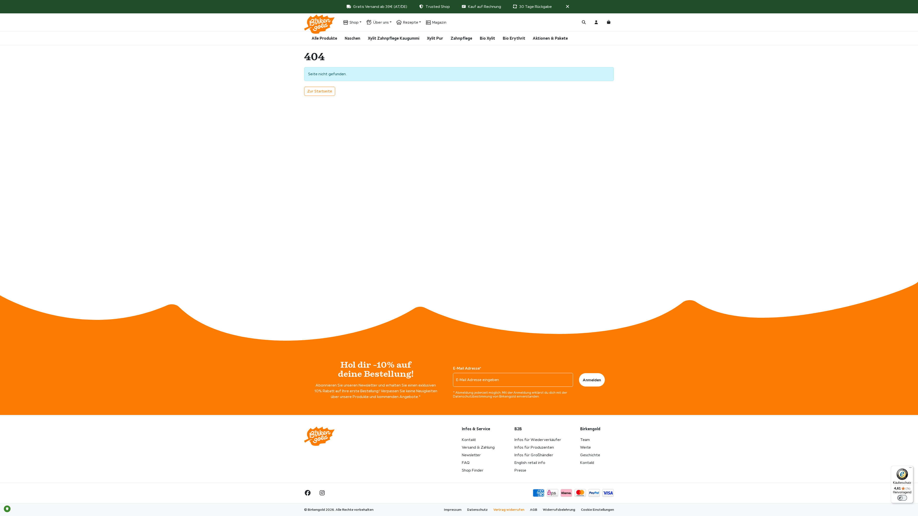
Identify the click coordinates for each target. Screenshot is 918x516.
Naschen (352, 38)
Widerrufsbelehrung (559, 509)
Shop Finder (472, 470)
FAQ (466, 462)
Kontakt (469, 439)
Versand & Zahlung (478, 447)
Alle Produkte (324, 38)
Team (585, 439)
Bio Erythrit (514, 38)
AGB (533, 509)
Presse (520, 470)
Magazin (439, 22)
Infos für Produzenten (534, 447)
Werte (585, 447)
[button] (567, 6)
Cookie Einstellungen (597, 509)
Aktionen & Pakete (550, 38)
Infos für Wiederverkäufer (537, 439)
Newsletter (471, 455)
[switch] (902, 498)
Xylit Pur (435, 38)
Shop (354, 22)
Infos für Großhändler (533, 455)
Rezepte (410, 22)
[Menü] (910, 469)
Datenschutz (477, 509)
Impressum (452, 509)
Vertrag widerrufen (508, 509)
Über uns (381, 22)
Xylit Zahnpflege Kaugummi (393, 38)
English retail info (529, 462)
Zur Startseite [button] (319, 91)
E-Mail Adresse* (467, 368)
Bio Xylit (487, 38)
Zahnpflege (461, 38)
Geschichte (590, 455)
